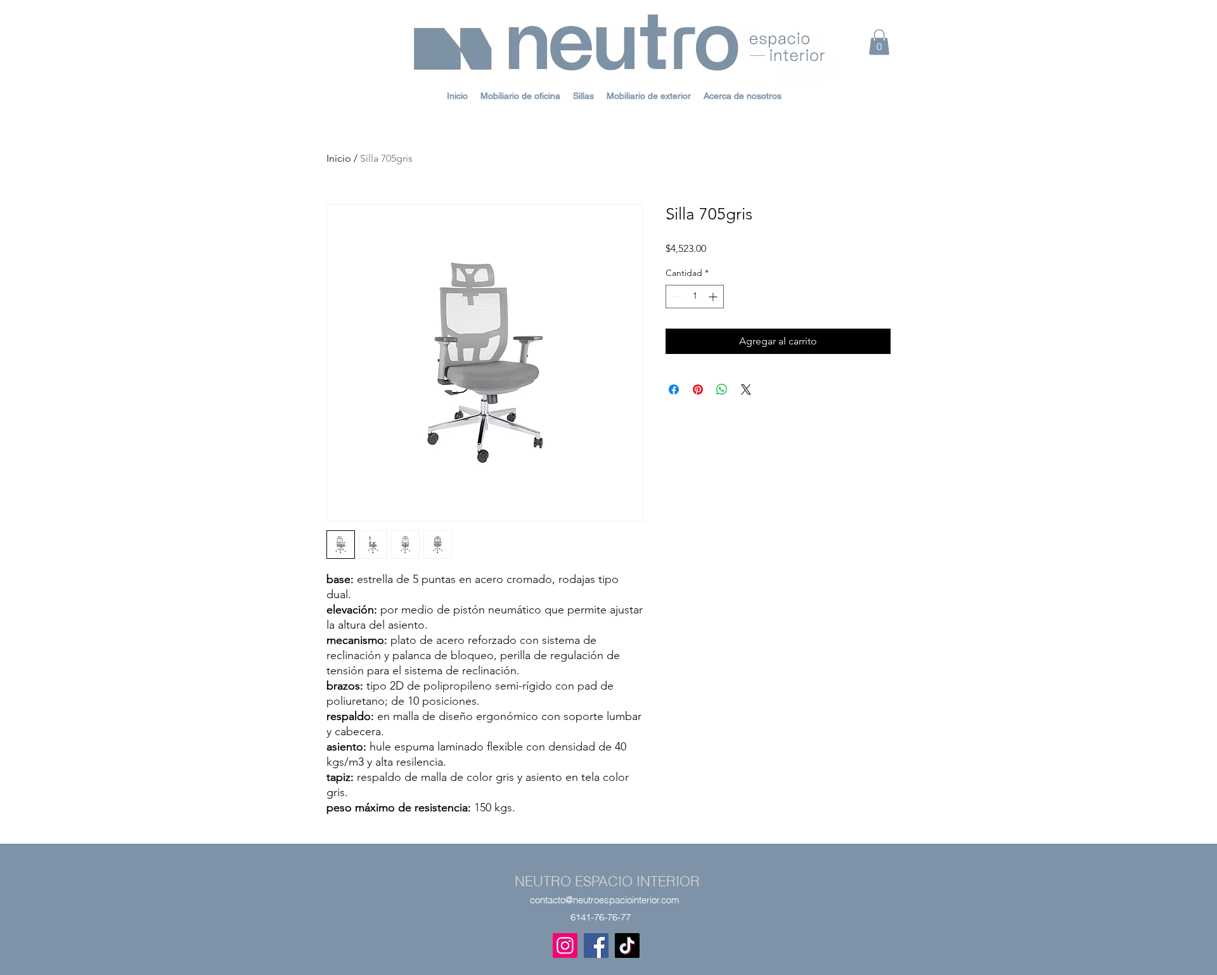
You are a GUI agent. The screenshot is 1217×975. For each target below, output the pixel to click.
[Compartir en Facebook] (673, 389)
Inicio (338, 158)
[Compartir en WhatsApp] (722, 389)
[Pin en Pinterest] (697, 389)
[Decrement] (675, 296)
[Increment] (714, 296)
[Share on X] (746, 389)
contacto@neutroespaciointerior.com (604, 900)
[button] (879, 42)
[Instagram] (565, 945)
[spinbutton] (694, 296)
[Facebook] (596, 945)
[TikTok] (627, 945)
